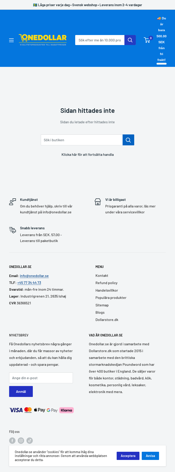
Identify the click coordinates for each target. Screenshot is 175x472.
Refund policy (106, 282)
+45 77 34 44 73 (29, 282)
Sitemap (102, 305)
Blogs (100, 312)
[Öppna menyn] (11, 40)
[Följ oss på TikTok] (29, 440)
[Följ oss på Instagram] (21, 440)
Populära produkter (110, 297)
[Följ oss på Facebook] (12, 440)
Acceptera (128, 456)
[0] (147, 40)
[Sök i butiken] (128, 139)
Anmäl (21, 391)
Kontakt (101, 275)
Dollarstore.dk (106, 319)
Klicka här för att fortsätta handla (88, 154)
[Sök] (130, 40)
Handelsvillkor (106, 290)
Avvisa (150, 456)
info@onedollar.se (34, 275)
